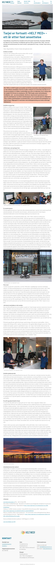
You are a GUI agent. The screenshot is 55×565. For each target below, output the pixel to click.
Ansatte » (4, 545)
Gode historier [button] (19, 2)
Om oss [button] (51, 2)
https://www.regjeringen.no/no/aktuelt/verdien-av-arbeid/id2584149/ (18, 510)
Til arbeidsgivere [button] (45, 2)
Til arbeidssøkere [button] (37, 2)
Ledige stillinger (12, 2)
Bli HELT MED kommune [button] (27, 2)
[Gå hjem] (6, 2)
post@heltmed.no (6, 544)
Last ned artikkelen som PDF (9, 521)
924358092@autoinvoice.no (46, 546)
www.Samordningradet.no (9, 502)
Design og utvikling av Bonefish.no (27, 564)
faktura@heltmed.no (47, 548)
